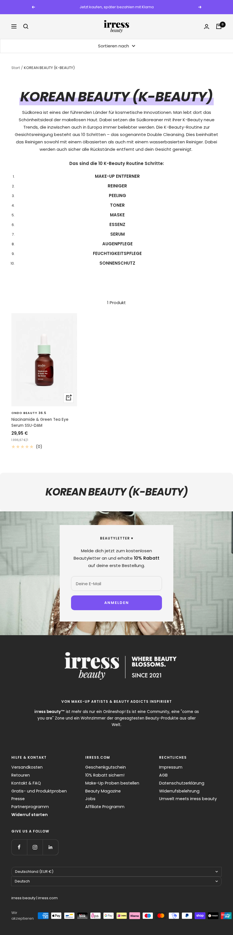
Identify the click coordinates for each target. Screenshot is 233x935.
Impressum (170, 767)
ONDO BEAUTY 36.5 (28, 413)
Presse (18, 799)
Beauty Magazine (103, 791)
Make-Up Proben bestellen (112, 783)
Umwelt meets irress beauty (188, 799)
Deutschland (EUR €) (34, 871)
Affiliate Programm (104, 807)
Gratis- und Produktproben (39, 791)
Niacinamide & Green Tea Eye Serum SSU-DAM (39, 422)
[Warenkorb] (219, 26)
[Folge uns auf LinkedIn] (50, 847)
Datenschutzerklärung (181, 783)
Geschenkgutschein (105, 767)
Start (15, 67)
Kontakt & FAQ (26, 783)
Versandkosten (27, 767)
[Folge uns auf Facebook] (19, 847)
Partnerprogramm (30, 807)
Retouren (20, 775)
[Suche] (25, 26)
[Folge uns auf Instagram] (35, 847)
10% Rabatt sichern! (104, 775)
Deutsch (22, 881)
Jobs (90, 799)
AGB (163, 775)
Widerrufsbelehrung (179, 791)
